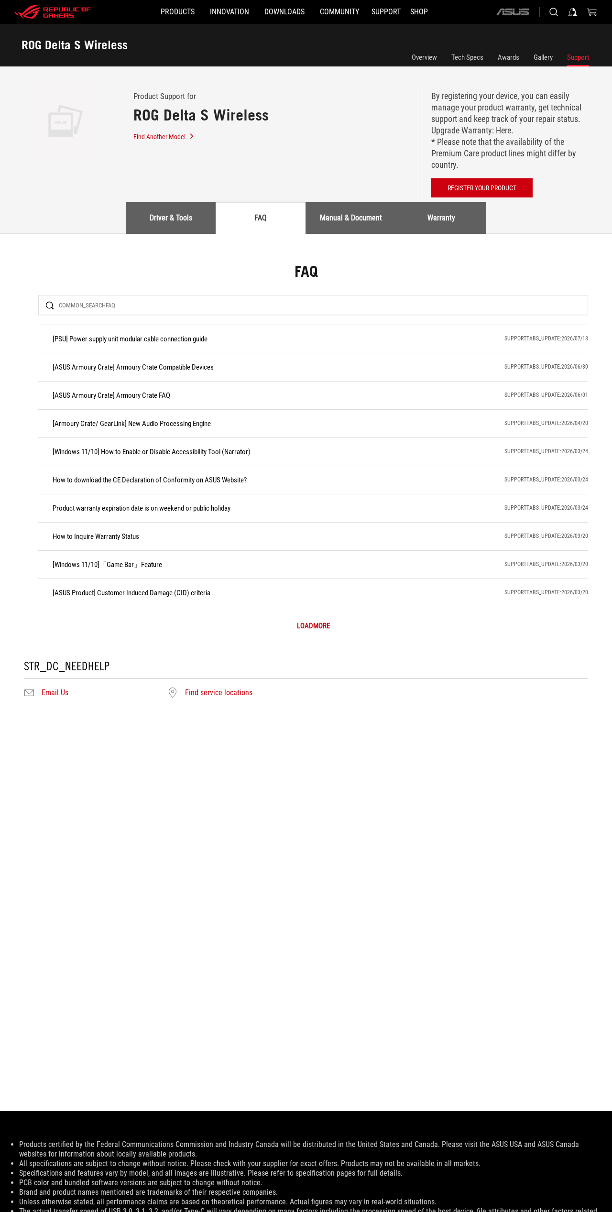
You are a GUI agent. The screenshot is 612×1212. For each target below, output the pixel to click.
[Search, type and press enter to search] (553, 12)
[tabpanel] (306, 482)
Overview (424, 57)
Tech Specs (467, 57)
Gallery (543, 57)
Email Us (55, 692)
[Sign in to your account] (573, 12)
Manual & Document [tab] (351, 217)
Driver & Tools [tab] (171, 217)
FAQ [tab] (260, 217)
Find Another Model (159, 137)
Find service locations (218, 692)
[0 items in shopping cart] (592, 12)
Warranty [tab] (441, 217)
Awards (508, 57)
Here (503, 130)
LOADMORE (313, 626)
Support (578, 57)
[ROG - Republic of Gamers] (52, 12)
